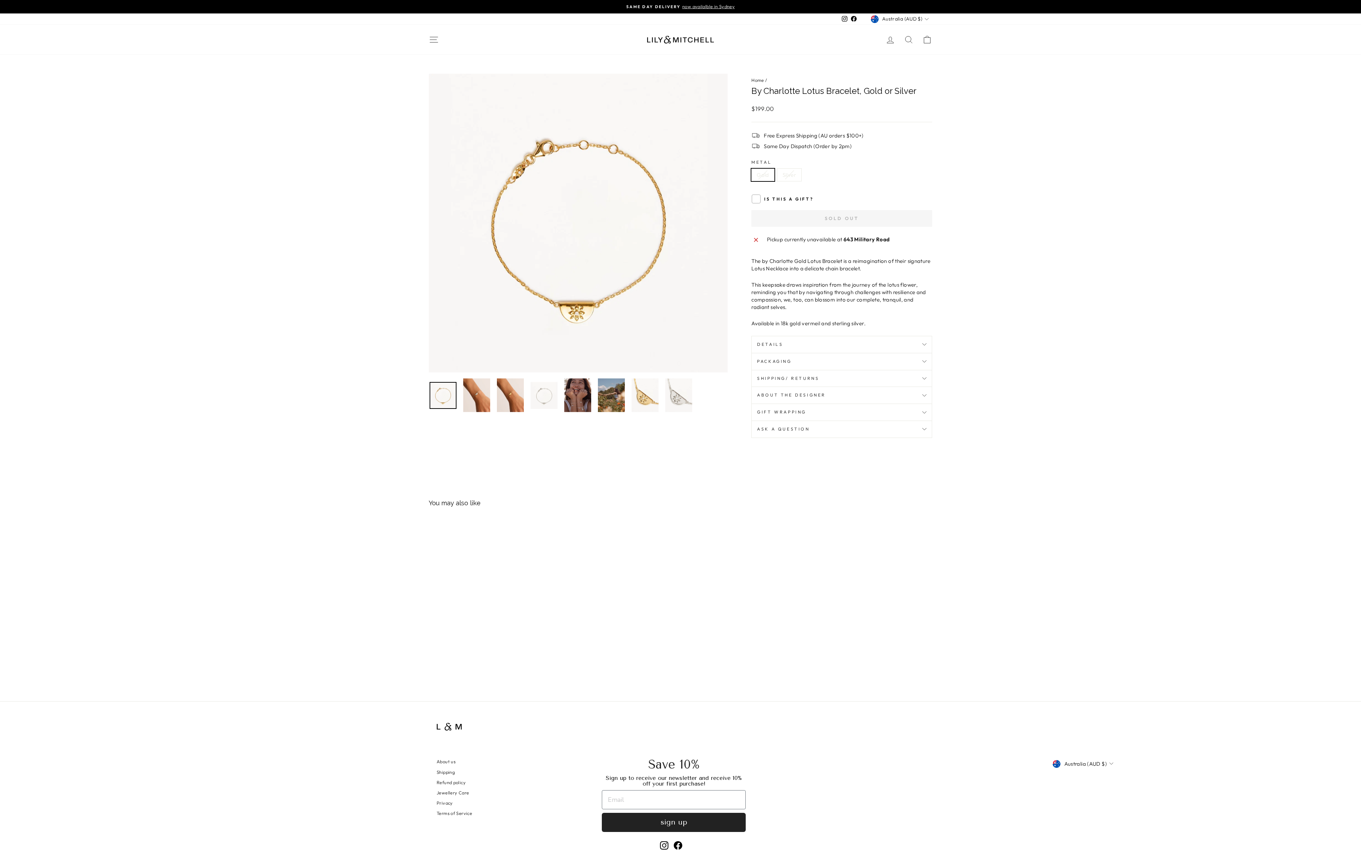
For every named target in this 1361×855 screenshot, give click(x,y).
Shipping (446, 772)
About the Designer (791, 395)
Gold (763, 174)
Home (757, 80)
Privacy (445, 803)
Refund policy (451, 782)
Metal (761, 162)
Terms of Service (454, 813)
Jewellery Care (453, 792)
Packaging (774, 361)
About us (446, 761)
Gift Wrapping (781, 412)
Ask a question (783, 429)
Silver (789, 174)
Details (770, 344)
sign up (674, 822)
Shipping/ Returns (788, 378)
